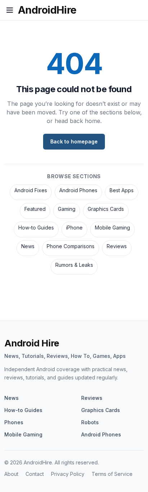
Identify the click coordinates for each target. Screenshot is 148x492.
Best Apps (122, 190)
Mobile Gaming (112, 227)
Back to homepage (74, 141)
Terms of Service (112, 474)
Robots (90, 422)
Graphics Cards (106, 209)
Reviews (117, 246)
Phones (13, 422)
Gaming (66, 209)
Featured (35, 209)
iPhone (74, 227)
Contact (35, 474)
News (27, 246)
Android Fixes (30, 190)
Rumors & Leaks (74, 265)
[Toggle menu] (10, 10)
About (11, 474)
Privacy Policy (67, 474)
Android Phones (78, 190)
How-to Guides (36, 227)
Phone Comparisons (70, 246)
